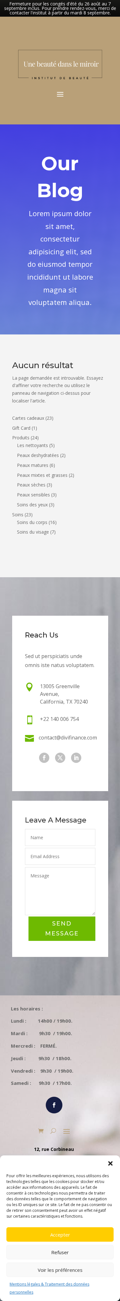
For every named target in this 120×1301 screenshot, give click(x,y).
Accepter (60, 1234)
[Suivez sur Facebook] (44, 758)
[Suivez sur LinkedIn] (76, 758)
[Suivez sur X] (60, 758)
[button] (110, 1163)
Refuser (60, 1252)
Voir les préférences (60, 1270)
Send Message (62, 928)
